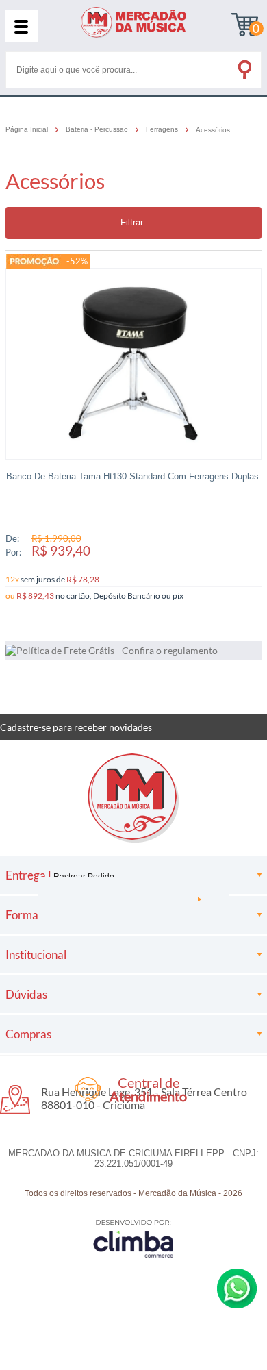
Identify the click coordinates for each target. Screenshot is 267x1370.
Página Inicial (27, 130)
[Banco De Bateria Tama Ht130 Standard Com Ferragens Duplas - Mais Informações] (133, 364)
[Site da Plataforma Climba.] (133, 1238)
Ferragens (163, 130)
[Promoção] (35, 261)
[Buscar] (244, 67)
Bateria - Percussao (98, 130)
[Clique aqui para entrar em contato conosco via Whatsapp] (237, 1288)
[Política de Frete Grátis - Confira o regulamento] (133, 650)
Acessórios (213, 130)
